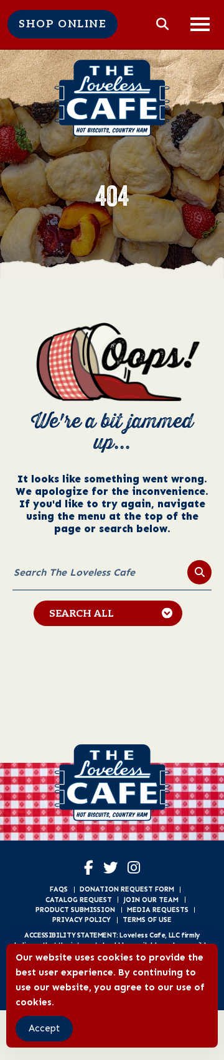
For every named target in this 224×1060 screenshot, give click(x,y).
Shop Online (62, 24)
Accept (44, 1028)
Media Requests (158, 909)
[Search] (199, 572)
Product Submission (75, 909)
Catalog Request (78, 899)
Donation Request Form (127, 889)
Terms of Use (147, 919)
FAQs (59, 889)
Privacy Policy (81, 919)
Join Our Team (151, 899)
